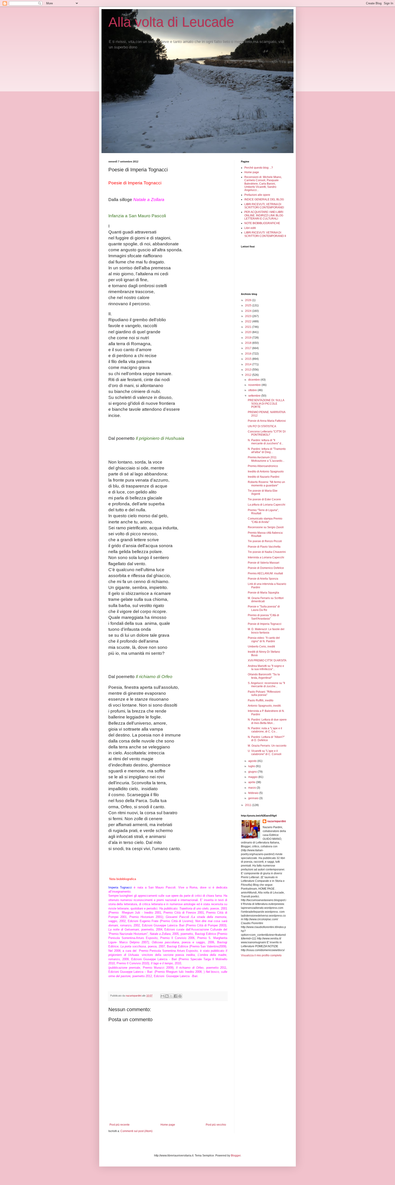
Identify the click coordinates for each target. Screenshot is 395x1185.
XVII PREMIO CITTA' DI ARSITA (267, 660)
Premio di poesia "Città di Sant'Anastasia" (263, 617)
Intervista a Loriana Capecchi (266, 557)
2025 (248, 305)
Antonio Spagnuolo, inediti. (264, 705)
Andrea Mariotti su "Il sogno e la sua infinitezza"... (266, 667)
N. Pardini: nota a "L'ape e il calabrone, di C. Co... (265, 730)
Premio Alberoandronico (263, 466)
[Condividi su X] (171, 996)
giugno (253, 771)
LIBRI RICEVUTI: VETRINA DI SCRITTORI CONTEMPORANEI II (265, 234)
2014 (248, 364)
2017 (248, 348)
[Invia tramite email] (162, 996)
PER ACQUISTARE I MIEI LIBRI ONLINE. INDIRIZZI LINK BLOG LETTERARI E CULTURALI (263, 215)
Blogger (235, 1155)
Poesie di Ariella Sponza (263, 578)
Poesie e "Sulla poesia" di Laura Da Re (264, 608)
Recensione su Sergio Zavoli (266, 527)
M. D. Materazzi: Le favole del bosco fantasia (266, 631)
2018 (248, 343)
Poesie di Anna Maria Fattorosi (267, 420)
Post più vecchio (216, 1124)
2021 (248, 327)
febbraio (253, 793)
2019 (248, 337)
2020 (248, 332)
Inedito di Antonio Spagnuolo (266, 471)
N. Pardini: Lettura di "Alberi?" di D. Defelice (266, 738)
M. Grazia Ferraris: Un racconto (267, 745)
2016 (248, 353)
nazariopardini (276, 821)
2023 (248, 316)
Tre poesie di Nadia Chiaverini (267, 552)
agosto (252, 761)
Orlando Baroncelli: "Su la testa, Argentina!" (264, 676)
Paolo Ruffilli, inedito (260, 700)
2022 (248, 321)
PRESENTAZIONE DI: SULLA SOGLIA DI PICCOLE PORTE (266, 403)
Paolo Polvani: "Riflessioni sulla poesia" (264, 693)
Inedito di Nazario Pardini (263, 476)
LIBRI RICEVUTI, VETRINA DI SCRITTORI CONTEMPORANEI (264, 206)
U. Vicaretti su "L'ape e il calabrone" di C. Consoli (264, 752)
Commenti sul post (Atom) (136, 1131)
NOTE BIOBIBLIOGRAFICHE (262, 223)
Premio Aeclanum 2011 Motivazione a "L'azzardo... (266, 459)
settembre (254, 395)
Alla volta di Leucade (171, 22)
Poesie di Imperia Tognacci (264, 624)
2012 (248, 374)
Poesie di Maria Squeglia (263, 592)
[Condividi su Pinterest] (180, 996)
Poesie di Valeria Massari (263, 562)
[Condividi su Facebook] (175, 996)
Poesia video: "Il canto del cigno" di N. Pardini (264, 639)
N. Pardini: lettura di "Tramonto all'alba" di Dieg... (267, 450)
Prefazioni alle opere (257, 194)
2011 (248, 805)
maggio (253, 777)
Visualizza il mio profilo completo (261, 955)
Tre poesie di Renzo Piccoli (265, 541)
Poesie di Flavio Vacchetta (264, 546)
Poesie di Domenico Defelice (266, 568)
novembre (255, 385)
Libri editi (250, 228)
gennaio (253, 798)
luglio (252, 766)
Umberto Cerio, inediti (261, 646)
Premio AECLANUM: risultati (265, 573)
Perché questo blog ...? (258, 167)
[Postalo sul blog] (167, 996)
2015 (248, 359)
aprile (252, 782)
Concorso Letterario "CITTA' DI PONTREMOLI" (267, 433)
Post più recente (119, 1124)
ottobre (253, 390)
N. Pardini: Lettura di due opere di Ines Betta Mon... (267, 721)
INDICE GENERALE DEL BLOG (264, 199)
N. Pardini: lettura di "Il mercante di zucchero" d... (265, 442)
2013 (248, 369)
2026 (248, 300)
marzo (252, 787)
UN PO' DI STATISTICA (262, 426)
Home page (167, 1124)
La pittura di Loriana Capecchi (266, 504)
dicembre (254, 379)
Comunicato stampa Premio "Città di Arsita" (265, 520)
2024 (248, 311)
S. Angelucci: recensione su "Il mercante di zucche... (266, 684)
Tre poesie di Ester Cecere (264, 499)
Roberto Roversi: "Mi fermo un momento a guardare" (266, 483)
